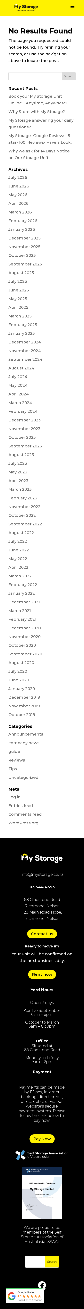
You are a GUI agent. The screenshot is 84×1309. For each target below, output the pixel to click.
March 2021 (19, 610)
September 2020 (25, 654)
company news (23, 742)
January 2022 (21, 593)
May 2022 (17, 558)
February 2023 (22, 498)
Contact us (42, 933)
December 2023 (24, 420)
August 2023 (21, 454)
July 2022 (17, 541)
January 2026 (21, 229)
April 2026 (18, 203)
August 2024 (21, 368)
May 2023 (17, 472)
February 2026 (22, 220)
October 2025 (22, 255)
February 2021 (22, 619)
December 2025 (24, 238)
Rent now (42, 974)
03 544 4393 (42, 887)
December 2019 (24, 697)
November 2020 (24, 636)
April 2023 (18, 480)
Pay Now (42, 1138)
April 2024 (18, 394)
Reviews (16, 760)
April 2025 (18, 307)
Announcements (25, 734)
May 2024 (18, 385)
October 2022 (22, 515)
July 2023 (17, 463)
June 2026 (18, 186)
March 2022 (20, 576)
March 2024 (20, 402)
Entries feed (20, 805)
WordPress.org (23, 823)
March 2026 (20, 212)
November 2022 (24, 506)
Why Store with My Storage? (36, 111)
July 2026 (17, 177)
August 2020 (21, 662)
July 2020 (17, 671)
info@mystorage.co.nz (42, 874)
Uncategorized (23, 777)
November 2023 (24, 428)
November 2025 (24, 246)
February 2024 (23, 411)
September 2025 (25, 264)
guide (14, 751)
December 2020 (24, 628)
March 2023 (20, 489)
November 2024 (24, 350)
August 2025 (21, 272)
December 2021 (24, 602)
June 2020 (18, 680)
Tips (12, 768)
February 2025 (22, 324)
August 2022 (21, 532)
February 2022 (22, 584)
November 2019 (24, 706)
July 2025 (17, 281)
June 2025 (18, 290)
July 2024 (17, 376)
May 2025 (17, 298)
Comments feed (25, 814)
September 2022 (25, 524)
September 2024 (25, 359)
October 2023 (22, 437)
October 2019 (21, 714)
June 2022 (18, 550)
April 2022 (18, 567)
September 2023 (25, 446)
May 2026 (17, 194)
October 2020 (22, 645)
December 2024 (24, 342)
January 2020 (21, 688)
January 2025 (21, 333)
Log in (14, 797)
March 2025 (20, 316)
